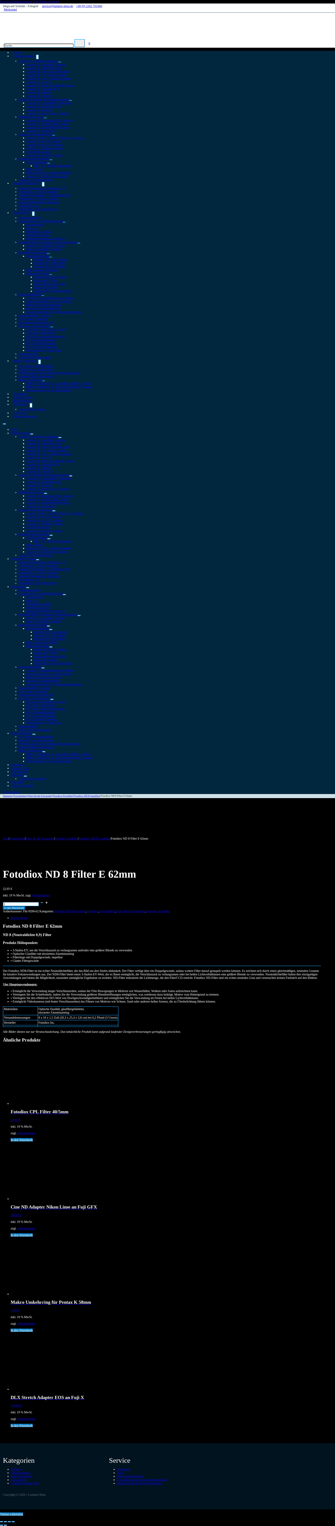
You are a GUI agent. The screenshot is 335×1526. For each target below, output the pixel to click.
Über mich (17, 782)
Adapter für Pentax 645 (40, 130)
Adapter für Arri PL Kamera (43, 141)
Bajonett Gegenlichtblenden (43, 308)
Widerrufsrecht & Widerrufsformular (139, 1483)
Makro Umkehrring (30, 380)
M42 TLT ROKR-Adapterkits (52, 165)
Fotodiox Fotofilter (37, 256)
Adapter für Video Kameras (35, 134)
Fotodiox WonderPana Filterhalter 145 (41, 188)
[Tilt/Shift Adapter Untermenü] (48, 163)
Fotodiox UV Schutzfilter (49, 263)
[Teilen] (9, 1521)
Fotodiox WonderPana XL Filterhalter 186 (44, 195)
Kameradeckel (35, 224)
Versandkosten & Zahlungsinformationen (142, 1479)
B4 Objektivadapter (38, 151)
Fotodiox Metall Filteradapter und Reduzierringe (48, 242)
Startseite (8, 796)
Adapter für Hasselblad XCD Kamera (49, 120)
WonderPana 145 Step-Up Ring (37, 198)
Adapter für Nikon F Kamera (44, 106)
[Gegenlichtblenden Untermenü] (42, 295)
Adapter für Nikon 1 (38, 92)
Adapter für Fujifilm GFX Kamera (47, 123)
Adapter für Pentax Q (39, 96)
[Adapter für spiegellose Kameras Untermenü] (59, 437)
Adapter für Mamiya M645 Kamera (48, 127)
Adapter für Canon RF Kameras (46, 64)
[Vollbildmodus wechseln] (5, 1521)
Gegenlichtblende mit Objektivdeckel (49, 301)
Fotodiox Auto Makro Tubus (36, 369)
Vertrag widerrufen (25, 416)
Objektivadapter (23, 56)
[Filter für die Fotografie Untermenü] (48, 253)
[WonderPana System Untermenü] (43, 184)
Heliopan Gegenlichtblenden (43, 305)
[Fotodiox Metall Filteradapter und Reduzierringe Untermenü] (79, 243)
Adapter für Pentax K (39, 110)
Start (6, 838)
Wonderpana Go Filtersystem (44, 350)
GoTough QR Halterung (41, 333)
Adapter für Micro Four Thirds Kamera (50, 85)
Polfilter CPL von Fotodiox (50, 259)
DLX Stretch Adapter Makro (36, 366)
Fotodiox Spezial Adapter (34, 158)
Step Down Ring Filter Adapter (45, 245)
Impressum (123, 1469)
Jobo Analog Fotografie (32, 319)
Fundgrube (17, 764)
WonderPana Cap (29, 205)
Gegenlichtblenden (29, 294)
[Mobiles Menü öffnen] (4, 424)
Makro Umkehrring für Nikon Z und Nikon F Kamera (59, 386)
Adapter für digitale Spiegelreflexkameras (43, 99)
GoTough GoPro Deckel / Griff (45, 329)
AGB (120, 1472)
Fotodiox (92, 911)
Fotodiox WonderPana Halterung (38, 202)
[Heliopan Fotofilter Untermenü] (50, 274)
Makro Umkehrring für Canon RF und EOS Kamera (58, 383)
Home (14, 429)
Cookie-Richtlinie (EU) (25, 1483)
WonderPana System (26, 183)
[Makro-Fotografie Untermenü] (39, 362)
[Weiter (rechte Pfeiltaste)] (5, 1525)
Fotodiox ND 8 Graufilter (49, 266)
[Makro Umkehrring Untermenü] (43, 751)
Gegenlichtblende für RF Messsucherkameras (54, 312)
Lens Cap (32, 228)
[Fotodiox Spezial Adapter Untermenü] (51, 159)
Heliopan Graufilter (46, 287)
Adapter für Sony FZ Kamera (44, 155)
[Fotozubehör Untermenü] (33, 213)
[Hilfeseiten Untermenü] (31, 405)
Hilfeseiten (20, 404)
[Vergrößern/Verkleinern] (1, 1521)
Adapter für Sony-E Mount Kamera (48, 71)
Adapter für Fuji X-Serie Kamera (46, 75)
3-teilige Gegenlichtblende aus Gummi (49, 298)
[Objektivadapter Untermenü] (37, 57)
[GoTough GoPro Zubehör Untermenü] (52, 699)
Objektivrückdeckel (38, 235)
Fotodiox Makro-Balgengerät (36, 376)
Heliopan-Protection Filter (50, 284)
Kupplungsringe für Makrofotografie (48, 390)
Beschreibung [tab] (19, 918)
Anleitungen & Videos (32, 409)
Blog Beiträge (19, 771)
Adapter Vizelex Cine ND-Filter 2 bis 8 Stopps (55, 137)
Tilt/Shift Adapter (36, 162)
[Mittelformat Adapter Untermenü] (45, 493)
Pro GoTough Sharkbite (40, 343)
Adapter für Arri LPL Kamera (44, 144)
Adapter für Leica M (38, 82)
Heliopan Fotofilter (37, 273)
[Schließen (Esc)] (13, 1521)
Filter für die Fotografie (32, 252)
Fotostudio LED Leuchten (34, 315)
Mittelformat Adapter (31, 117)
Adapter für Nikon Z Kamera (44, 68)
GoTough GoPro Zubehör (34, 326)
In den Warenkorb (14, 908)
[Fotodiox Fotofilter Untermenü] (50, 257)
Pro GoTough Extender (40, 340)
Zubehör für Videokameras (34, 729)
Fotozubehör (21, 212)
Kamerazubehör (28, 354)
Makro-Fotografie (24, 360)
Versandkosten (41, 895)
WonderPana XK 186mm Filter (37, 209)
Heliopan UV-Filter (46, 280)
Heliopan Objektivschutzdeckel (45, 238)
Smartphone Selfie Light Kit (35, 322)
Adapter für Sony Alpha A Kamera (47, 113)
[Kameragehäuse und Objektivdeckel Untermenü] (64, 222)
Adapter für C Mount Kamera (44, 148)
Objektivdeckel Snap (39, 231)
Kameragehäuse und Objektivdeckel (40, 221)
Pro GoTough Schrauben (41, 347)
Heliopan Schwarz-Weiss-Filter (53, 291)
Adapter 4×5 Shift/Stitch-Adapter (46, 176)
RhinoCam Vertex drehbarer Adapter (48, 172)
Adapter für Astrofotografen (35, 555)
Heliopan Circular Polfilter (50, 277)
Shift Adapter (34, 169)
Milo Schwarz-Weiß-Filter (42, 270)
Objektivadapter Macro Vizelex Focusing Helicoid (49, 373)
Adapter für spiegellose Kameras (38, 61)
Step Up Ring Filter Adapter (43, 249)
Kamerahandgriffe (29, 217)
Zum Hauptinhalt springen (16, 1)
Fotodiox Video (20, 768)
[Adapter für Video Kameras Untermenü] (53, 135)
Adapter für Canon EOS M (43, 89)
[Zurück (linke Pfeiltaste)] (1, 1525)
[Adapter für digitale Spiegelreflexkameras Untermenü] (70, 100)
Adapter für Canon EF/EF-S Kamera (48, 103)
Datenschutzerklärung (130, 1476)
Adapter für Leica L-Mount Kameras (48, 78)
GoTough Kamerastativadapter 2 (46, 336)
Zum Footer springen (46, 1)
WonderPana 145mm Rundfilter (37, 191)
